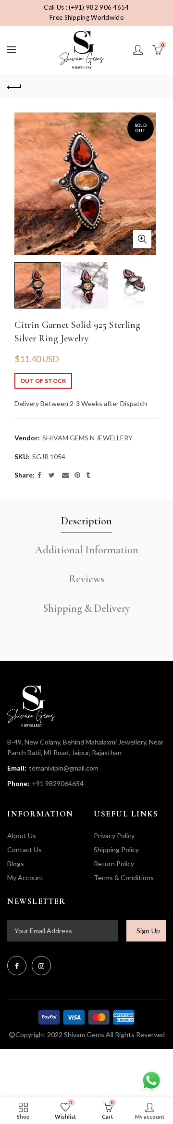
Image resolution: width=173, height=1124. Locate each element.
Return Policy (114, 863)
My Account (25, 877)
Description (86, 521)
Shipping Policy (116, 849)
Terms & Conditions (124, 877)
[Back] (14, 86)
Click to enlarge (142, 239)
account (138, 49)
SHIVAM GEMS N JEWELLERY (87, 438)
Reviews (86, 579)
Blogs (15, 863)
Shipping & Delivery (86, 608)
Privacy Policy (114, 835)
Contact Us (24, 849)
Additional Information (86, 550)
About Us (21, 835)
